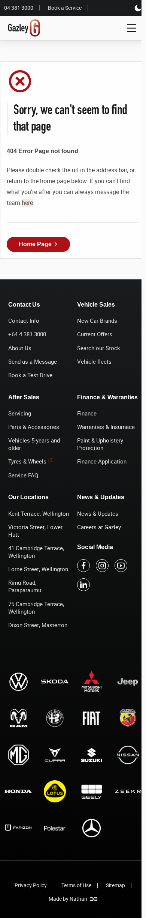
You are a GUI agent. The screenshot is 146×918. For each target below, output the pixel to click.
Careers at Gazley (99, 527)
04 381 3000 (18, 8)
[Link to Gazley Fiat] (91, 718)
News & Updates (97, 513)
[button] (38, 244)
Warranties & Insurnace (106, 426)
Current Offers (94, 334)
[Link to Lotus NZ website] (55, 791)
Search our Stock (98, 348)
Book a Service (65, 8)
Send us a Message (32, 361)
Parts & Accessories (33, 426)
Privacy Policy (31, 885)
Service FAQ (23, 475)
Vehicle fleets (94, 361)
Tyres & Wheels (27, 461)
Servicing (19, 413)
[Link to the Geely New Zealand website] (91, 791)
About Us (19, 348)
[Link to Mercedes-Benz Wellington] (91, 828)
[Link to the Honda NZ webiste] (18, 791)
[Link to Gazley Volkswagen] (18, 681)
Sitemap (115, 885)
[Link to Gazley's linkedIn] (83, 584)
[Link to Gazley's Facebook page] (83, 565)
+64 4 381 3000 (27, 334)
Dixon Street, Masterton (37, 625)
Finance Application (102, 461)
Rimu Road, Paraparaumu (24, 586)
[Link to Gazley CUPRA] (55, 754)
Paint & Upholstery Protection (100, 443)
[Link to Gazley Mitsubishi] (91, 681)
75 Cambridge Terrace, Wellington (36, 607)
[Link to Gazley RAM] (18, 718)
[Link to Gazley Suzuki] (91, 754)
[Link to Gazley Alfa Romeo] (55, 718)
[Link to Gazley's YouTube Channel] (121, 565)
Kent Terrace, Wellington (38, 513)
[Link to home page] (24, 28)
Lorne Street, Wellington (38, 569)
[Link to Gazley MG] (18, 754)
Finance (87, 413)
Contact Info (23, 320)
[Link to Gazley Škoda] (55, 681)
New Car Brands (97, 320)
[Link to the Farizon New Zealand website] (18, 828)
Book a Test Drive (30, 375)
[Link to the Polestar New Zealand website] (55, 828)
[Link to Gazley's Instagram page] (102, 565)
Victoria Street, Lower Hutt (35, 530)
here (27, 203)
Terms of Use (76, 885)
